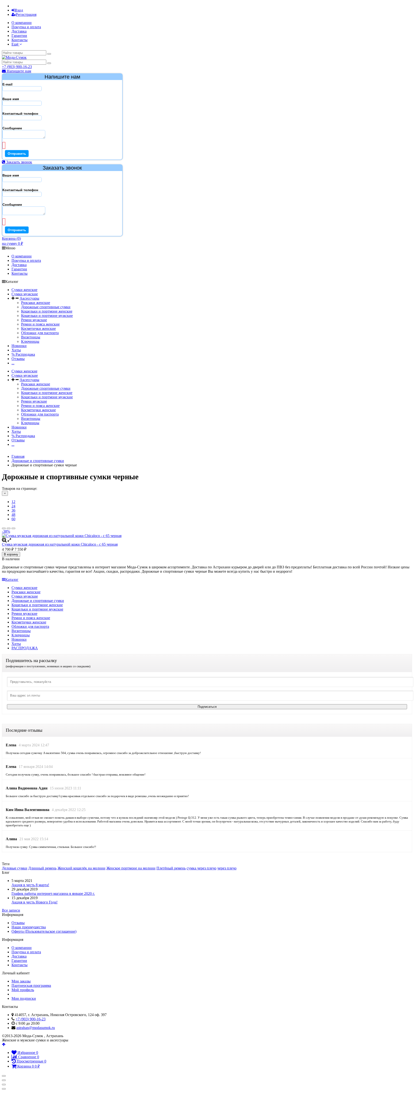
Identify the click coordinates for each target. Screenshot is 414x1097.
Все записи (11, 910)
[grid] (4, 528)
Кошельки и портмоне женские (46, 311)
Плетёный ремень (171, 868)
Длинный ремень (42, 868)
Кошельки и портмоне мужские (47, 316)
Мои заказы (21, 981)
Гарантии (19, 36)
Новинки (19, 346)
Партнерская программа (31, 985)
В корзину (11, 554)
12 (13, 502)
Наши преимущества (29, 927)
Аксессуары (29, 298)
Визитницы (30, 337)
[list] (9, 528)
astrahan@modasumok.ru (35, 1028)
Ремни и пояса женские (40, 324)
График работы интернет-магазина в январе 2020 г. (53, 893)
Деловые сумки (14, 868)
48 (13, 515)
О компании (22, 23)
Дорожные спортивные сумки (45, 307)
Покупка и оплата (26, 27)
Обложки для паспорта (40, 333)
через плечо (226, 868)
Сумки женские (24, 290)
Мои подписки (24, 998)
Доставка (19, 31)
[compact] (13, 528)
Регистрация (26, 14)
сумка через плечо (201, 868)
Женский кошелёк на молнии (81, 868)
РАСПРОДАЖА (25, 648)
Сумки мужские (25, 294)
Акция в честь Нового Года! (35, 902)
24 (13, 506)
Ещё (15, 44)
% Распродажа (23, 354)
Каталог (11, 579)
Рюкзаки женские (35, 303)
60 (13, 519)
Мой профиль (23, 990)
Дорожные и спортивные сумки (38, 601)
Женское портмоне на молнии (130, 868)
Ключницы (30, 341)
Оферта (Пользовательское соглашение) (44, 931)
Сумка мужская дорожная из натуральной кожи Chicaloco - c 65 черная (60, 544)
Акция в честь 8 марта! (30, 885)
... (13, 363)
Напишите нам (18, 71)
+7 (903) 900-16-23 (17, 67)
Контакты (20, 40)
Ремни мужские (34, 320)
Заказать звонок (18, 162)
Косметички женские (38, 328)
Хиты (16, 350)
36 (13, 510)
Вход (19, 10)
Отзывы (18, 359)
